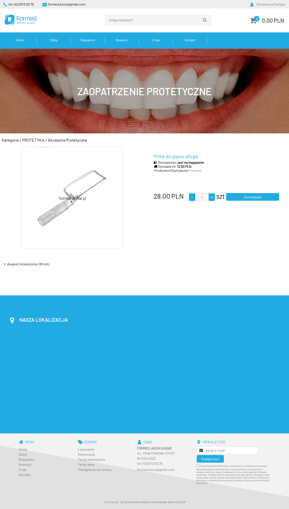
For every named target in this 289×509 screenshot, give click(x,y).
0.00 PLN (273, 20)
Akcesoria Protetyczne (67, 140)
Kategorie (10, 140)
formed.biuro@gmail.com (156, 470)
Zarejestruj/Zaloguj (270, 4)
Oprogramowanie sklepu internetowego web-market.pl (153, 502)
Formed (195, 170)
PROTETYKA (33, 140)
